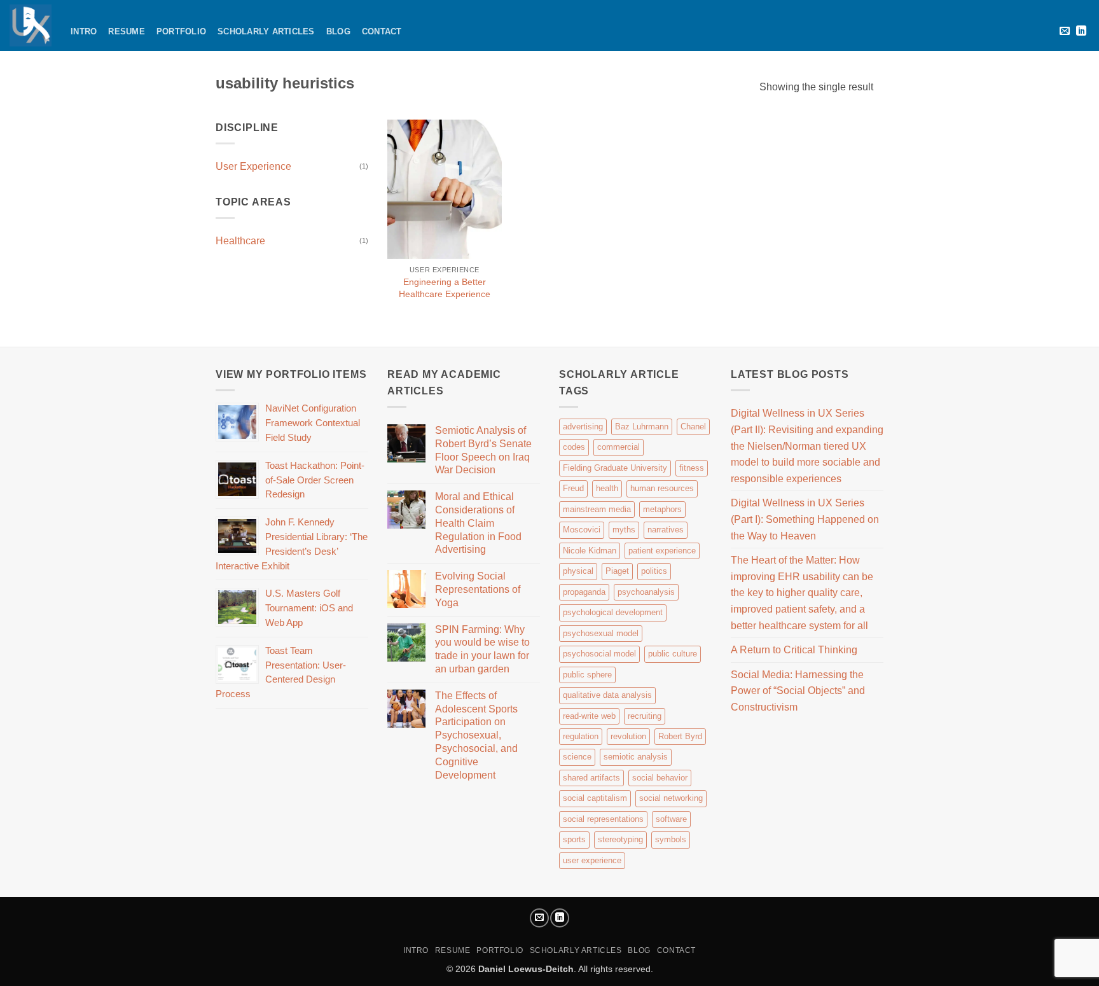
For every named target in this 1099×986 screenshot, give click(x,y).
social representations (603, 819)
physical (578, 571)
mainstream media (597, 509)
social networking (671, 798)
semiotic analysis (636, 756)
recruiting (644, 716)
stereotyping (620, 839)
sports (574, 839)
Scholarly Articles (266, 31)
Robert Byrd (680, 736)
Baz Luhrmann (641, 426)
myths (623, 529)
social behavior (660, 777)
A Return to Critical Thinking (794, 649)
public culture (672, 653)
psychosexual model (601, 633)
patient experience (662, 550)
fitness (691, 468)
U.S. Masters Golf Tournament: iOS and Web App (309, 608)
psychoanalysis (646, 592)
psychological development (613, 612)
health (607, 488)
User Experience (253, 166)
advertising (583, 426)
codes (574, 447)
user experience (592, 860)
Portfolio (181, 31)
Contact (382, 31)
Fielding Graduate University (615, 468)
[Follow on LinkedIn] (1081, 31)
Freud (573, 488)
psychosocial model (599, 653)
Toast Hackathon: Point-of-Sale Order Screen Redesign (314, 480)
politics (654, 571)
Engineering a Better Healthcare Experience (444, 288)
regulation (580, 736)
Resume (126, 31)
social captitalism (595, 798)
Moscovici (581, 529)
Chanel (693, 426)
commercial (618, 447)
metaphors (662, 509)
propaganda (584, 592)
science (577, 756)
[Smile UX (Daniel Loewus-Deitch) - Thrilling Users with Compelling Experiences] (31, 25)
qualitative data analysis (607, 695)
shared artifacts (591, 777)
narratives (665, 529)
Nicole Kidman (589, 550)
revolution (628, 736)
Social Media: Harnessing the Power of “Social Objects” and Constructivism (798, 690)
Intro (84, 31)
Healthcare (240, 240)
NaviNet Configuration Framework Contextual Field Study (312, 423)
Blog (338, 31)
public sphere (587, 674)
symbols (670, 839)
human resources (662, 488)
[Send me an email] (1065, 31)
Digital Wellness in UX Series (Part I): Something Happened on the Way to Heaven (805, 519)
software (671, 819)
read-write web (589, 716)
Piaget (617, 571)
